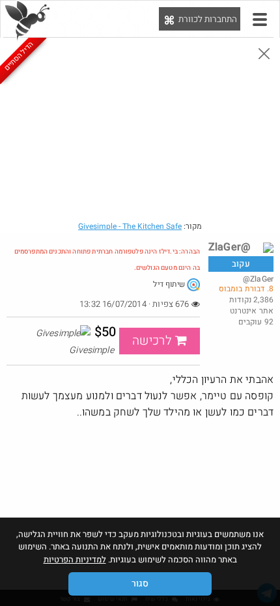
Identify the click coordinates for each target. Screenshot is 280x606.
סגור (140, 583)
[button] (260, 19)
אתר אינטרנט (251, 311)
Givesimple (130, 226)
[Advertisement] (140, 515)
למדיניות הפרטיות (75, 559)
